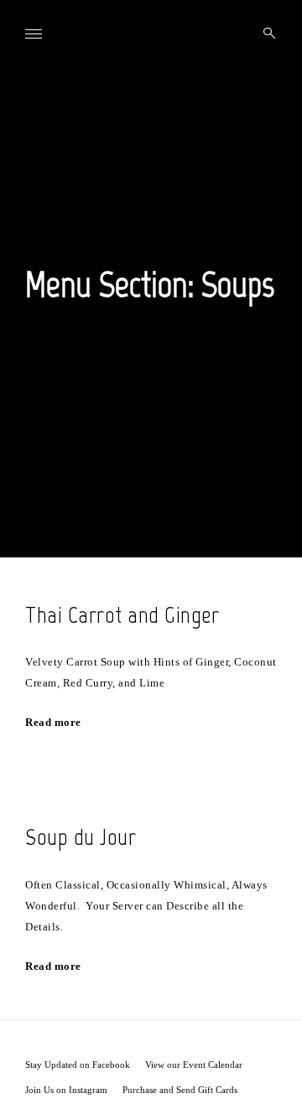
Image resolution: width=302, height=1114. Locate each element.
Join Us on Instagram (66, 1090)
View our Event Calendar (193, 1065)
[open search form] (264, 33)
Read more (53, 722)
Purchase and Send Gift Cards (179, 1090)
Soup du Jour (80, 836)
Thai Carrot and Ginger (122, 614)
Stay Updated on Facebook (77, 1065)
